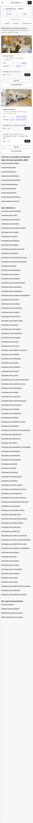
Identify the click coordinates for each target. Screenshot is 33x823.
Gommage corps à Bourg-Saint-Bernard (14, 261)
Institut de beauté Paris (8, 193)
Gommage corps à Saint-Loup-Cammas (14, 535)
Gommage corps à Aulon (9, 215)
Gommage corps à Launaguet (10, 396)
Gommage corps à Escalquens (11, 329)
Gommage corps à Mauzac (10, 417)
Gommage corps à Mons (9, 443)
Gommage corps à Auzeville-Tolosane (13, 228)
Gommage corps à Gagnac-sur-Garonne (14, 350)
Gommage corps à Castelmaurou (12, 291)
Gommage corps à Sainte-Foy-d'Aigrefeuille (15, 548)
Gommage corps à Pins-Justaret (11, 485)
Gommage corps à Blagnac (10, 245)
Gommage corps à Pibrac (9, 481)
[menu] (2, 3)
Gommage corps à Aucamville (10, 211)
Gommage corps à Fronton (10, 342)
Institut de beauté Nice (8, 188)
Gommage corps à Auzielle (10, 232)
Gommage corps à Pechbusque (11, 476)
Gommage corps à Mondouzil (10, 438)
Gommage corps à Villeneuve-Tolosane (14, 594)
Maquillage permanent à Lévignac (12, 613)
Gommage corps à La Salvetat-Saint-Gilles (15, 379)
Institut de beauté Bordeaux (10, 163)
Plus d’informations (16, 84)
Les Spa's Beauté (8, 56)
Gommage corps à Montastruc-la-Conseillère (16, 447)
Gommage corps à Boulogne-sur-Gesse (14, 257)
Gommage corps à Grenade (10, 371)
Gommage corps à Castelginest (11, 287)
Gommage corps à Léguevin (10, 409)
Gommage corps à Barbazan (10, 240)
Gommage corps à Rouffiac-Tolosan (13, 510)
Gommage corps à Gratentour (11, 367)
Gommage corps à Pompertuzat (11, 493)
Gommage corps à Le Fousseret (11, 405)
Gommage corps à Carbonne (10, 278)
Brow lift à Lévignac (7, 604)
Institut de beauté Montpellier (10, 180)
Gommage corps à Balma (9, 236)
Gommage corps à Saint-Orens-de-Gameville (15, 540)
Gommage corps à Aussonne (10, 219)
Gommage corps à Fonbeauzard (11, 333)
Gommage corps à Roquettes (10, 506)
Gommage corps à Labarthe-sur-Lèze (13, 384)
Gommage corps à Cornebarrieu (11, 308)
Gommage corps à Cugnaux (10, 312)
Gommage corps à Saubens (10, 552)
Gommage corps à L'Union (9, 375)
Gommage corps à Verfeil (9, 577)
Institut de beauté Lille (8, 167)
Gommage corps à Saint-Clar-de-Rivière (14, 518)
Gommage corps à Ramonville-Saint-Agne (14, 502)
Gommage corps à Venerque (10, 573)
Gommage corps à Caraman (10, 274)
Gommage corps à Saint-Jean (10, 527)
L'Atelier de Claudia (9, 109)
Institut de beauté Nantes (9, 184)
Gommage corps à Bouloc (9, 253)
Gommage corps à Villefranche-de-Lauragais (15, 586)
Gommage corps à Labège (9, 392)
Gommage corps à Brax (8, 266)
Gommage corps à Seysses (10, 561)
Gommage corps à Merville (9, 426)
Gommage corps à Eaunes (9, 325)
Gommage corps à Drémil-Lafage (12, 320)
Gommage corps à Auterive (10, 224)
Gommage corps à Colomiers (10, 304)
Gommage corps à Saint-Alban (11, 514)
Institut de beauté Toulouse (10, 201)
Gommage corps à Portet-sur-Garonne (13, 497)
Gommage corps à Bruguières (10, 270)
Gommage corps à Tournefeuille (11, 569)
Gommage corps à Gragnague (11, 358)
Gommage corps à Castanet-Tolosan (13, 283)
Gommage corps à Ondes (9, 472)
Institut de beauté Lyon (8, 171)
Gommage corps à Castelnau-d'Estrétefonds (15, 295)
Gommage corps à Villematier (10, 590)
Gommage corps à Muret (9, 464)
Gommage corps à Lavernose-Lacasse (13, 401)
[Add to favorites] (29, 37)
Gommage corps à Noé (8, 468)
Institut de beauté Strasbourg (10, 197)
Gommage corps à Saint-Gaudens (12, 523)
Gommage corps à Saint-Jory (10, 531)
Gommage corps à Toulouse (10, 565)
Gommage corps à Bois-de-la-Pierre (12, 249)
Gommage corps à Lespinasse (11, 413)
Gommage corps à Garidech (10, 354)
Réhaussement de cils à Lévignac (12, 617)
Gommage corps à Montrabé (10, 455)
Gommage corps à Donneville (10, 316)
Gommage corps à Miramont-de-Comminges (15, 430)
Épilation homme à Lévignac (10, 608)
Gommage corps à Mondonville (11, 434)
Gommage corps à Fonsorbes (10, 337)
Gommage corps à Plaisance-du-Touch (13, 489)
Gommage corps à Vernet (9, 582)
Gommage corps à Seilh (9, 556)
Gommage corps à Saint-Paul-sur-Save (13, 544)
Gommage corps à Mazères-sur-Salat (13, 422)
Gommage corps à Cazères (10, 299)
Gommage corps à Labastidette (11, 388)
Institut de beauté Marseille (10, 176)
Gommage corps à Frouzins (10, 346)
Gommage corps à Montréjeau (11, 459)
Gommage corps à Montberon (11, 451)
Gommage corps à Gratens (10, 363)
